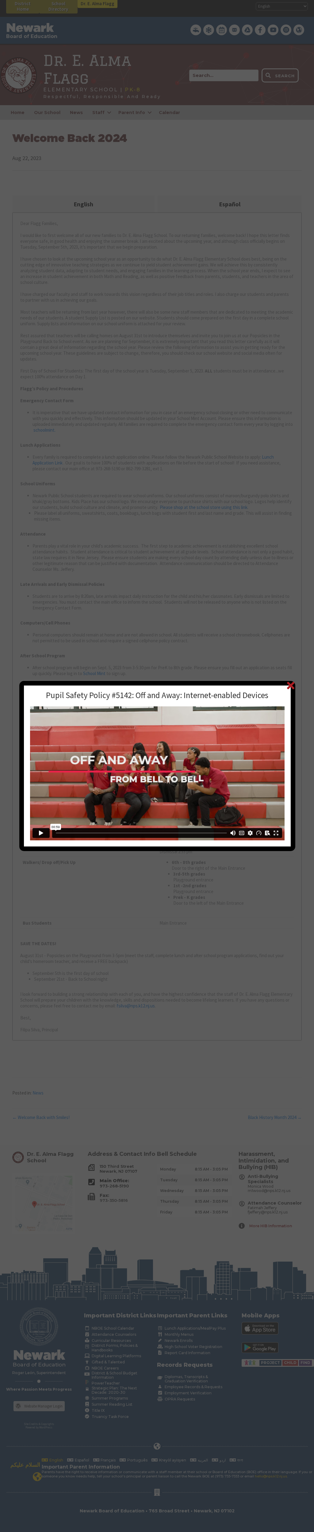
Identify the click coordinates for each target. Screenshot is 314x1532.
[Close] (290, 685)
